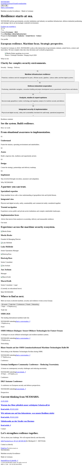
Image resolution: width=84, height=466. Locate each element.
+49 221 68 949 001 (19, 441)
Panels (28, 304)
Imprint (3, 460)
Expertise (4, 3)
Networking (35, 304)
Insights (23, 3)
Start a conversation (7, 7)
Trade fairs (12, 304)
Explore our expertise (8, 26)
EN (2, 5)
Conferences (21, 304)
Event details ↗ (21, 372)
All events (5, 304)
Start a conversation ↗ (23, 321)
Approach (10, 3)
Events (19, 3)
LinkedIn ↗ (14, 460)
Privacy (8, 460)
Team (15, 3)
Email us (4, 448)
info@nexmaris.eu (7, 441)
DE (6, 5)
